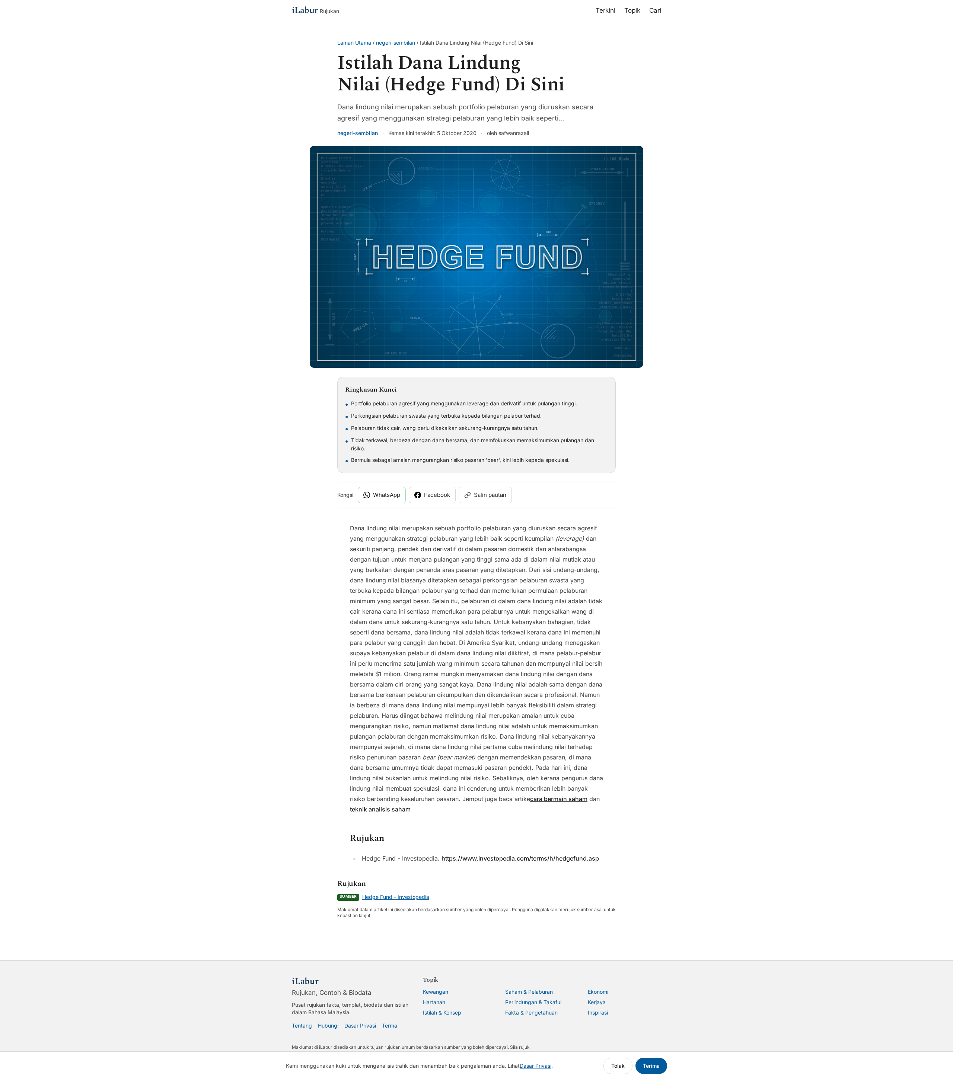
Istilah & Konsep (442, 1012)
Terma (389, 1025)
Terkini (605, 10)
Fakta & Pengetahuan (531, 1012)
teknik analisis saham (380, 809)
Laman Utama (354, 42)
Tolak (618, 1066)
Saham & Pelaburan (529, 992)
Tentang (302, 1025)
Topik (632, 10)
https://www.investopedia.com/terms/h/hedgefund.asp (520, 858)
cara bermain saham (558, 799)
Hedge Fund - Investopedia (395, 897)
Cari (655, 10)
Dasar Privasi (360, 1025)
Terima (651, 1066)
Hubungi (328, 1025)
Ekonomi (598, 992)
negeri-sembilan (395, 42)
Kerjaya (597, 1002)
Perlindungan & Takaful (533, 1002)
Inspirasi (598, 1012)
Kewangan (435, 992)
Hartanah (434, 1002)
